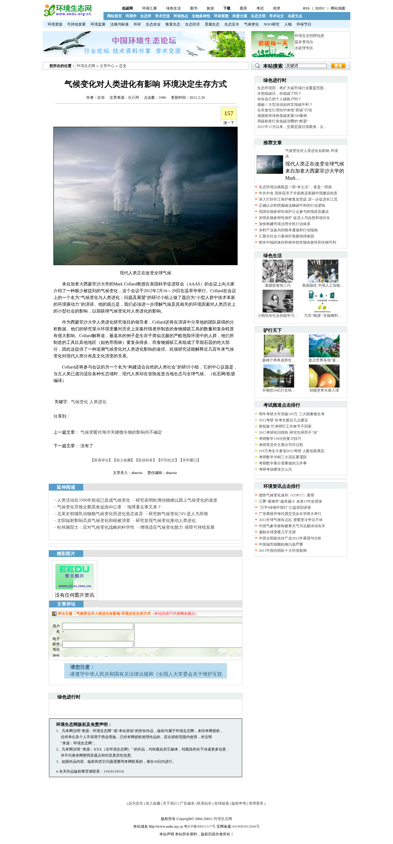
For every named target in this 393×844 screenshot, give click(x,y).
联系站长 (204, 803)
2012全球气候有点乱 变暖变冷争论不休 (291, 519)
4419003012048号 (246, 826)
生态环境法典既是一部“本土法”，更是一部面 (295, 186)
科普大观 (239, 15)
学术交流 (162, 15)
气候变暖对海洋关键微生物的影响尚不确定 (121, 432)
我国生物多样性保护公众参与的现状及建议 (294, 211)
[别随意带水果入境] (324, 386)
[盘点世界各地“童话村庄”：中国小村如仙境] (324, 355)
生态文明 (258, 15)
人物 (288, 24)
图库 (243, 8)
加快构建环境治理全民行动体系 (284, 223)
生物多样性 (201, 15)
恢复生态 (172, 24)
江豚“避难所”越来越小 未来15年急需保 (290, 501)
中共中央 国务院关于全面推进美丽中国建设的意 (298, 192)
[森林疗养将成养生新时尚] (278, 355)
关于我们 (170, 803)
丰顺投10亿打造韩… (278, 390)
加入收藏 (123, 459)
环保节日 (304, 24)
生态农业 (153, 24)
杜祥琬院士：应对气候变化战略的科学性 (95, 527)
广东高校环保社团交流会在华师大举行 (290, 513)
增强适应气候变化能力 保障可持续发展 (177, 527)
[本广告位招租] (144, 55)
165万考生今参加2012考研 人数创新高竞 (292, 450)
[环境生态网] (67, 15)
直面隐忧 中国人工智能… (323, 285)
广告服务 (187, 803)
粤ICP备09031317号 (200, 826)
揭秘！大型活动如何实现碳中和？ (285, 104)
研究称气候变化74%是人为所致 (178, 513)
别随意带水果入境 (324, 390)
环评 (137, 24)
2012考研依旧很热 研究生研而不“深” (288, 432)
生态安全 (231, 24)
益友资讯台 (304, 41)
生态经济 (192, 24)
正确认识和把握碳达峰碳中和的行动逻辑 (292, 205)
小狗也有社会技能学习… (278, 315)
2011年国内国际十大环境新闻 (283, 550)
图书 (193, 8)
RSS (306, 8)
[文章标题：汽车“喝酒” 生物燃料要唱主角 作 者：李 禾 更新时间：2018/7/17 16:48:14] (323, 311)
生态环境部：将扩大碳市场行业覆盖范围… (292, 87)
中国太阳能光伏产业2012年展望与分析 (290, 537)
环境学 (131, 15)
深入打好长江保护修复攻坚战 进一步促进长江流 (298, 199)
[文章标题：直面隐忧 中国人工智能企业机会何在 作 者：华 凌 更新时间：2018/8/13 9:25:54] (323, 281)
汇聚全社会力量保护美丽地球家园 (286, 235)
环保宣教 (221, 15)
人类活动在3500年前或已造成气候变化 (93, 500)
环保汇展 (149, 8)
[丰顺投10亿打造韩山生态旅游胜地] (278, 386)
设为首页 (135, 803)
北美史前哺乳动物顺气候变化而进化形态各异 (100, 513)
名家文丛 (295, 15)
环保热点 (180, 15)
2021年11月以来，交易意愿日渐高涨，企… (292, 126)
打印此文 (167, 459)
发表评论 (101, 459)
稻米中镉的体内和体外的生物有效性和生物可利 (297, 242)
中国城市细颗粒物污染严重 (281, 544)
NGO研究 (271, 24)
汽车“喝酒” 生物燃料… (323, 315)
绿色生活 (173, 8)
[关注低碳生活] (272, 55)
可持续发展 (76, 24)
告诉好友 (145, 459)
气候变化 (251, 24)
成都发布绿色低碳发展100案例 (282, 115)
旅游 (210, 8)
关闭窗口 (189, 459)
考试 (260, 8)
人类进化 (98, 401)
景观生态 (212, 24)
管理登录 (256, 803)
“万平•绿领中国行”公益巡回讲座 (285, 507)
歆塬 (101, 97)
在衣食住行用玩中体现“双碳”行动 (284, 109)
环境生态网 (86, 65)
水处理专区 (304, 47)
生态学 (145, 15)
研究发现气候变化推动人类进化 (166, 520)
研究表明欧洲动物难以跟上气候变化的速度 (176, 500)
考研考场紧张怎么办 (275, 469)
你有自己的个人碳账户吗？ (279, 98)
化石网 (133, 97)
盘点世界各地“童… (324, 359)
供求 (276, 8)
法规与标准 (119, 24)
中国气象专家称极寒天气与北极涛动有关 (292, 525)
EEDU (320, 8)
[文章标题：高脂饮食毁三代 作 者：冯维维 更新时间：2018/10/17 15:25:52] (278, 281)
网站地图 (338, 8)
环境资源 (55, 24)
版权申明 (239, 803)
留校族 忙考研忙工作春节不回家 (285, 426)
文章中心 (107, 65)
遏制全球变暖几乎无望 (277, 531)
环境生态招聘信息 (309, 35)
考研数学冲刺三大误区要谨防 (283, 456)
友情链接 (221, 803)
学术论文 (276, 15)
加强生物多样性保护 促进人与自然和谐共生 (294, 217)
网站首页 (114, 15)
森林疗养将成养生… (278, 359)
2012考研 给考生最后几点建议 (283, 419)
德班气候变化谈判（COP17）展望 (286, 494)
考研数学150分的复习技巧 (280, 438)
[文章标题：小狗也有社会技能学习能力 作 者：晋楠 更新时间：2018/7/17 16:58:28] (278, 311)
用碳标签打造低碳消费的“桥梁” (282, 120)
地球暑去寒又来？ (144, 507)
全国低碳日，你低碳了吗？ (279, 93)
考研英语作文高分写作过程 (281, 444)
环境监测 (98, 24)
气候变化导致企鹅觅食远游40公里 (89, 507)
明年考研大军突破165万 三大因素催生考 (292, 413)
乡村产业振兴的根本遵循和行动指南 (288, 229)
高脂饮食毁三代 (278, 285)
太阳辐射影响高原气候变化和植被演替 (93, 520)
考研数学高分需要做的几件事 (283, 462)
